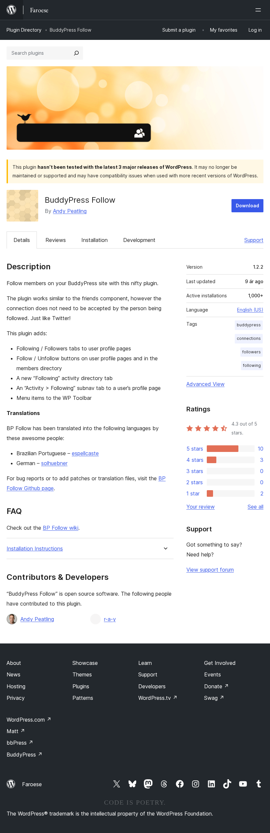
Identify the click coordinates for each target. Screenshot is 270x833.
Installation (94, 240)
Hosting (16, 686)
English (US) (250, 309)
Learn (145, 663)
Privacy (16, 698)
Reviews (55, 240)
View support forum (210, 569)
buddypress (249, 324)
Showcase (85, 663)
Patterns (82, 698)
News (13, 674)
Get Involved (220, 663)
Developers (152, 686)
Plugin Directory (24, 30)
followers (251, 351)
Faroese (32, 784)
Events (212, 674)
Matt (16, 731)
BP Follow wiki (60, 527)
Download (247, 205)
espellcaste (85, 453)
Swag (214, 698)
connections (249, 338)
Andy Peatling (70, 211)
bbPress (20, 742)
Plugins (80, 686)
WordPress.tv (157, 698)
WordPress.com (29, 719)
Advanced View (205, 384)
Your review (200, 506)
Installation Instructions (35, 549)
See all (255, 506)
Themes (82, 674)
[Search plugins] (76, 53)
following (252, 365)
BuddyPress (24, 754)
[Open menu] (259, 10)
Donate (216, 686)
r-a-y (110, 619)
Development (139, 240)
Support (253, 240)
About (14, 663)
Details (22, 240)
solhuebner (54, 463)
